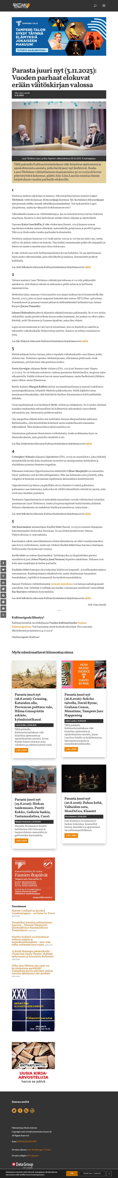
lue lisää (21, 750)
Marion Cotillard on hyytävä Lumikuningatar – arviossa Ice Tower (33, 912)
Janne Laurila (70, 721)
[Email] (3, 608)
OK (72, 1173)
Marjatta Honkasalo (23, 822)
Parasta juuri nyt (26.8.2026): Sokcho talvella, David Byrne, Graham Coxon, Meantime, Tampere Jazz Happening (83, 705)
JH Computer (33, 1155)
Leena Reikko (20, 725)
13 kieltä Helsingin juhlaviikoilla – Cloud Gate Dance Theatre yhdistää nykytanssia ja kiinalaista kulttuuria (33, 954)
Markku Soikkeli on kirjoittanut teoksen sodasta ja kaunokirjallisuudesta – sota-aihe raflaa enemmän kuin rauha (31, 941)
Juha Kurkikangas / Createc (39, 1149)
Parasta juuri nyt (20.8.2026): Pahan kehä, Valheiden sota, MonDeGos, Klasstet (83, 805)
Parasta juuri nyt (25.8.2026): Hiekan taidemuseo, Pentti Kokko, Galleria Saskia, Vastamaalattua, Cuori (33, 808)
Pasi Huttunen (70, 817)
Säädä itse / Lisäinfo (92, 1173)
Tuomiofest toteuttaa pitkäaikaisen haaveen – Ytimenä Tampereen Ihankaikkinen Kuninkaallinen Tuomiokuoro (32, 926)
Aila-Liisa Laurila (22, 93)
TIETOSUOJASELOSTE (27, 1141)
